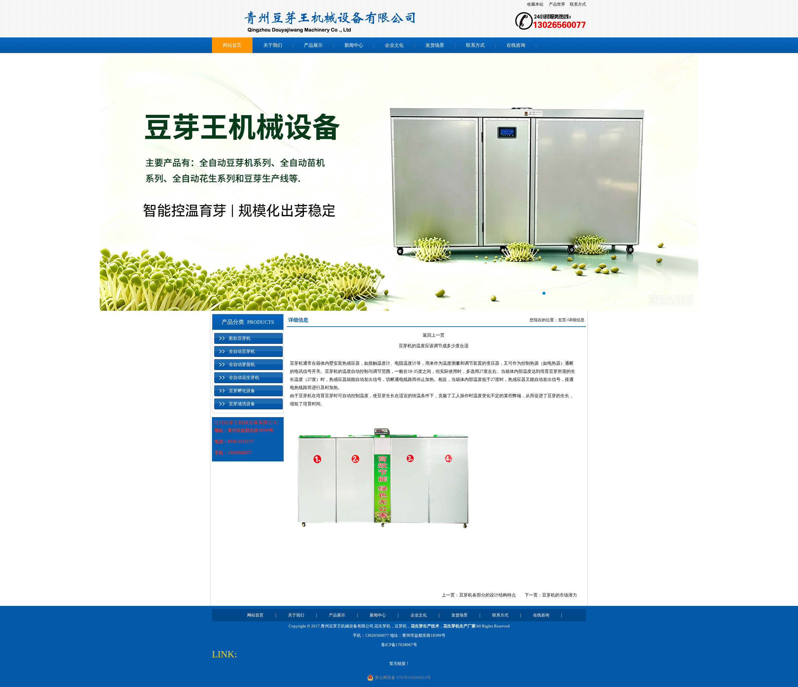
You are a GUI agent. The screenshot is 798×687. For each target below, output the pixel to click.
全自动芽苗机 (242, 364)
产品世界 (557, 4)
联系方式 (578, 4)
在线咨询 (516, 45)
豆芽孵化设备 (242, 390)
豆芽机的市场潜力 (559, 595)
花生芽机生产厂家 (459, 626)
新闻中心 (353, 45)
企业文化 (394, 45)
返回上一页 (434, 335)
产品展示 (313, 45)
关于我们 (272, 45)
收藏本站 (535, 4)
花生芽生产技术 (425, 626)
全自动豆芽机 (242, 351)
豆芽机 (296, 363)
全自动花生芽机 (244, 377)
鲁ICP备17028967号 (399, 644)
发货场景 (434, 45)
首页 (562, 320)
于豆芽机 (303, 395)
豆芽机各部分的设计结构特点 (487, 595)
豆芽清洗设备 (242, 404)
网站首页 (232, 45)
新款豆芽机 (240, 338)
